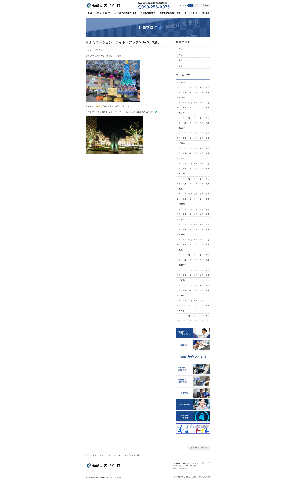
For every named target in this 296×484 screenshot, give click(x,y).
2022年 (182, 143)
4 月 (190, 92)
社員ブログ (183, 42)
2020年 (182, 174)
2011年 (181, 311)
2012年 (182, 295)
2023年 (182, 128)
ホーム (88, 455)
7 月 (207, 88)
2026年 (182, 82)
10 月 (190, 103)
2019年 (182, 189)
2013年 (182, 280)
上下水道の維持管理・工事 (125, 13)
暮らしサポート (191, 13)
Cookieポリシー (106, 477)
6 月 (178, 92)
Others (181, 49)
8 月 (201, 88)
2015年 (182, 250)
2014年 (182, 265)
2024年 (182, 113)
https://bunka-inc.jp (181, 468)
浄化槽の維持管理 (148, 13)
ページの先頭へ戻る (200, 448)
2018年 (182, 204)
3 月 (195, 92)
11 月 (184, 103)
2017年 (182, 219)
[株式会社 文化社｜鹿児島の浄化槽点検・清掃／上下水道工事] (104, 5)
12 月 (178, 103)
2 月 (201, 92)
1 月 (207, 92)
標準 (190, 5)
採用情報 (205, 13)
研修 (180, 66)
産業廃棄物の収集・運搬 (170, 13)
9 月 (195, 103)
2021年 (182, 158)
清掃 (180, 60)
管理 (180, 54)
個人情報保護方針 (92, 477)
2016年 (182, 234)
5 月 (184, 92)
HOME (89, 13)
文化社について (103, 13)
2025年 (182, 97)
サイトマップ (118, 477)
